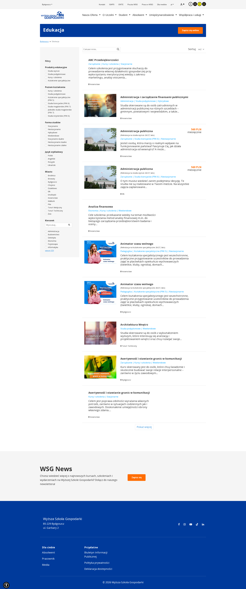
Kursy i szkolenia (55, 77)
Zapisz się (137, 477)
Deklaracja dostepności (98, 569)
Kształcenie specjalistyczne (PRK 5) (59, 98)
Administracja (53, 231)
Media (45, 564)
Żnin (49, 214)
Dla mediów (162, 4)
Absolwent (48, 552)
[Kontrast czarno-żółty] (204, 4)
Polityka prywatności (96, 562)
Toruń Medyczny (55, 207)
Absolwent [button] (138, 15)
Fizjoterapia (53, 244)
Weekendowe (53, 135)
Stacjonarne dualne (56, 139)
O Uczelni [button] (108, 15)
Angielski (51, 159)
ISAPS (111, 4)
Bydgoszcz (44, 41)
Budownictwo (53, 234)
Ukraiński (51, 165)
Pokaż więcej (144, 427)
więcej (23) (49, 251)
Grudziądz (52, 194)
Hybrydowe (52, 132)
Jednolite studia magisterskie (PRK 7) (60, 111)
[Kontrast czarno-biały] (195, 4)
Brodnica (51, 175)
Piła (49, 204)
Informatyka (53, 247)
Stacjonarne (53, 126)
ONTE (120, 4)
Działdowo (52, 188)
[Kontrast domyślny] (191, 4)
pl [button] (171, 4)
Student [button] (123, 15)
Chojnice (51, 185)
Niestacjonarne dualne (57, 142)
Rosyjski (51, 162)
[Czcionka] (182, 4)
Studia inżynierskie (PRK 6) (59, 116)
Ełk (49, 191)
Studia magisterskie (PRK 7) (59, 106)
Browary (51, 178)
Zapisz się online (190, 30)
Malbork (51, 201)
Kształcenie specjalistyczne (59, 80)
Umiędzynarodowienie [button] (162, 15)
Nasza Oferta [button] (90, 15)
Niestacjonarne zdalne (57, 145)
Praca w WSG (147, 4)
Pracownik (48, 558)
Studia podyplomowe (56, 74)
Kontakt (102, 4)
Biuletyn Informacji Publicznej (95, 554)
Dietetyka (52, 237)
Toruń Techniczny (55, 210)
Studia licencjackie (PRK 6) (59, 103)
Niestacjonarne (54, 129)
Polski (50, 155)
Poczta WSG (132, 4)
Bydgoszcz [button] (46, 4)
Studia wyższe (54, 71)
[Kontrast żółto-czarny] (200, 4)
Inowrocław (53, 198)
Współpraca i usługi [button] (190, 15)
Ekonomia (52, 241)
